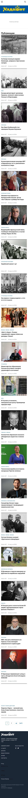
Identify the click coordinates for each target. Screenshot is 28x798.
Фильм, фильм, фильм (7, 330)
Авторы (3, 750)
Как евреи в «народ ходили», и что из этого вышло (13, 299)
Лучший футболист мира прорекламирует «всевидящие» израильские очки (12, 505)
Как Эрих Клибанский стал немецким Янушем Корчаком (11, 128)
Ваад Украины (5, 753)
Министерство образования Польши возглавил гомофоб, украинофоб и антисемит (11, 368)
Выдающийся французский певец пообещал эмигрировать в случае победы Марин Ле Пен (13, 232)
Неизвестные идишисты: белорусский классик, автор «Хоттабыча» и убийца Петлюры (12, 197)
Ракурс (3, 603)
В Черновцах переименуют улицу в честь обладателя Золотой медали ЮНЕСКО (13, 676)
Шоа (2, 90)
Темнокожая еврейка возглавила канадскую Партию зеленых (12, 470)
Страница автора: (14, 21)
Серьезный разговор (7, 261)
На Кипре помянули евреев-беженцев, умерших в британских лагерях (13, 61)
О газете (3, 748)
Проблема (4, 364)
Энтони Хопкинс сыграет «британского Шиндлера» (10, 538)
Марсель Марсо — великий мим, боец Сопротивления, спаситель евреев (12, 710)
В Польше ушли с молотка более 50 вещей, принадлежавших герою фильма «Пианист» (13, 607)
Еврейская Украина (7, 569)
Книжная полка (5, 193)
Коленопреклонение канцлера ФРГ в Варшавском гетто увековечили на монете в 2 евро (13, 163)
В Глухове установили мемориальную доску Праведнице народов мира (13, 402)
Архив (3, 755)
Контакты (4, 758)
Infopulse (10, 787)
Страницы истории (6, 56)
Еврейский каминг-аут (9, 264)
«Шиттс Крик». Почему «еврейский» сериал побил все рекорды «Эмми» (12, 334)
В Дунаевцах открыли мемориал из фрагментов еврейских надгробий (13, 572)
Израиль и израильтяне (8, 500)
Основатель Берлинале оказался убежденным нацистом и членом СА (12, 437)
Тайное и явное (5, 432)
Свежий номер (5, 745)
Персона (3, 125)
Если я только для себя (8, 705)
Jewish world (5, 227)
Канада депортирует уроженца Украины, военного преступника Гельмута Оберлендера (12, 95)
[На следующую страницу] (16, 723)
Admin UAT (4, 66)
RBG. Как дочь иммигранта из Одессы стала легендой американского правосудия (11, 642)
